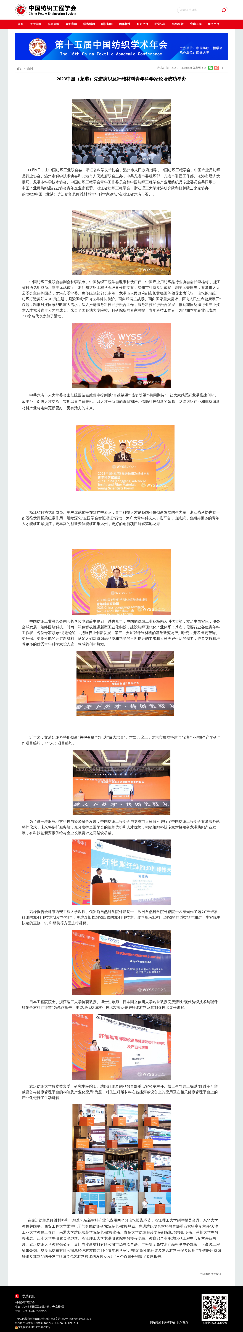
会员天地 (53, 23)
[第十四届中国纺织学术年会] (121, 45)
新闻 (30, 68)
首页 (21, 23)
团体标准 (124, 23)
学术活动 (89, 23)
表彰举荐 (71, 23)
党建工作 (196, 23)
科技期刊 (107, 23)
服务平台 (213, 23)
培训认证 (160, 23)
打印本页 (205, 1274)
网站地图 (156, 1322)
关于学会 (35, 23)
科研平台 (142, 23)
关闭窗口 (216, 1274)
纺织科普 (178, 23)
